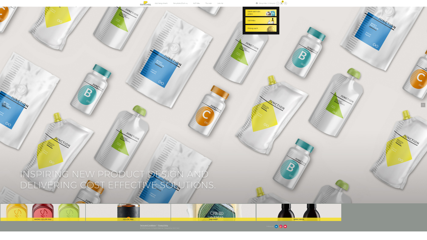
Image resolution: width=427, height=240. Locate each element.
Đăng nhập (263, 3)
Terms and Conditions (148, 225)
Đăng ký (272, 3)
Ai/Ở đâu (196, 3)
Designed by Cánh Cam (171, 228)
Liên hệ (220, 3)
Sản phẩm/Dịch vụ (180, 3)
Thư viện (208, 3)
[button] (4, 105)
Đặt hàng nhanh (161, 3)
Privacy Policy (163, 225)
